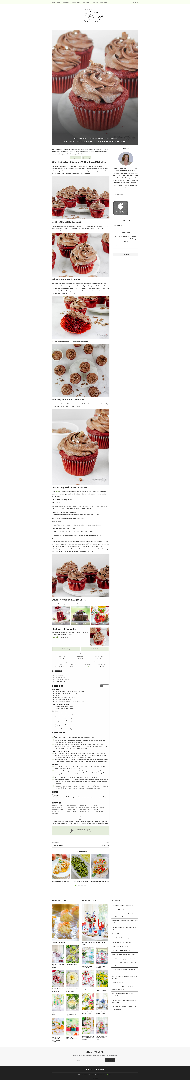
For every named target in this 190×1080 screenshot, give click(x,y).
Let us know (79, 832)
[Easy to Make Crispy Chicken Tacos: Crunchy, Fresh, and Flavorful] (100, 866)
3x (107, 686)
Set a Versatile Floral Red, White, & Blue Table (102, 967)
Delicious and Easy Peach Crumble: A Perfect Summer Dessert (56, 1039)
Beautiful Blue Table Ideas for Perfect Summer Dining (101, 1013)
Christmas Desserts (83, 138)
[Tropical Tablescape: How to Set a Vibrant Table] (102, 1025)
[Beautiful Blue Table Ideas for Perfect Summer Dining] (102, 1001)
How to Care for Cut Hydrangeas (121, 938)
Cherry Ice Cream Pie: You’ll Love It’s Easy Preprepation (57, 990)
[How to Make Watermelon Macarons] (72, 1026)
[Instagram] (133, 2)
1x (101, 686)
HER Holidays (86, 2)
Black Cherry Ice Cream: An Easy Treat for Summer (58, 966)
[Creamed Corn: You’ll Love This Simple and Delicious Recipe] (72, 1002)
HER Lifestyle (103, 2)
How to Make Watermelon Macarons (71, 1038)
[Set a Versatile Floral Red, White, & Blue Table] (102, 955)
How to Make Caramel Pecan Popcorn (122, 942)
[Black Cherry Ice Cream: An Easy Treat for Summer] (58, 954)
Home (58, 2)
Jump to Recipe (76, 158)
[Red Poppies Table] (88, 978)
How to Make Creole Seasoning (120, 950)
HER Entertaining (76, 2)
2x (104, 686)
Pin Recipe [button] (96, 649)
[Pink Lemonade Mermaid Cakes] (58, 1002)
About (53, 2)
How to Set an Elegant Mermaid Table (87, 967)
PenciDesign (109, 1074)
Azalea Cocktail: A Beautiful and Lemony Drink (124, 954)
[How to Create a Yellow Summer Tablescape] (102, 978)
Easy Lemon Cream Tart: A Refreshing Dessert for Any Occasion (72, 990)
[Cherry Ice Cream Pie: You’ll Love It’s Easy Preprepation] (58, 978)
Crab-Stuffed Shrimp (58, 942)
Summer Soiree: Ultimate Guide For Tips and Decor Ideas (88, 1013)
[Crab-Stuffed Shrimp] (65, 922)
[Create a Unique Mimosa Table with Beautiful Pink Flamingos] (88, 1025)
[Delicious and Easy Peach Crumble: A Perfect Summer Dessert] (58, 1026)
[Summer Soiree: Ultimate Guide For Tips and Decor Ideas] (88, 1001)
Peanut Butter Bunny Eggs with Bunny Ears (124, 959)
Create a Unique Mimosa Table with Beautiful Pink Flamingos (88, 1038)
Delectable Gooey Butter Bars (120, 946)
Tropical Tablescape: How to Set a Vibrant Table (101, 1038)
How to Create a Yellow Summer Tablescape (101, 989)
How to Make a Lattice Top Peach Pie (122, 905)
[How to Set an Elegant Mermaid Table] (88, 955)
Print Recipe (87, 158)
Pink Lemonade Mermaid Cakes (58, 1013)
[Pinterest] (135, 2)
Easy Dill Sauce (115, 933)
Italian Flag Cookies (117, 982)
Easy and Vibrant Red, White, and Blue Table (94, 943)
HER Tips (95, 2)
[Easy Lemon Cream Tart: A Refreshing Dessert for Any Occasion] (72, 978)
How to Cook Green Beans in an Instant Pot (123, 910)
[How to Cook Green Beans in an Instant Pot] (80, 866)
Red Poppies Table (86, 989)
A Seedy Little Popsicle (71, 964)
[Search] (137, 2)
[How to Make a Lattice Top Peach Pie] (61, 866)
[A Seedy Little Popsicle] (72, 954)
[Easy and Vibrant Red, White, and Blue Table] (95, 922)
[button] (53, 637)
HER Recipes (65, 2)
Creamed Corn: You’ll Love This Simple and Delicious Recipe (71, 1014)
